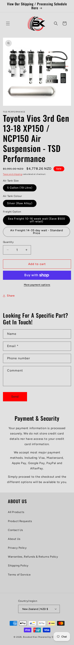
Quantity (8, 242)
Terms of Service (19, 574)
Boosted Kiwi (30, 637)
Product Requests (20, 521)
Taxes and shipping (12, 174)
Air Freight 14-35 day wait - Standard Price (36, 232)
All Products (16, 512)
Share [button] (11, 295)
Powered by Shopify (49, 637)
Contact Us (15, 530)
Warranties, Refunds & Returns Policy (33, 556)
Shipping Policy (18, 565)
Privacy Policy (17, 548)
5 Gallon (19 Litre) (19, 187)
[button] (8, 23)
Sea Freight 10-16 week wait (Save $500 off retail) (36, 220)
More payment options (37, 284)
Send (15, 396)
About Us (14, 539)
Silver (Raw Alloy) (19, 203)
